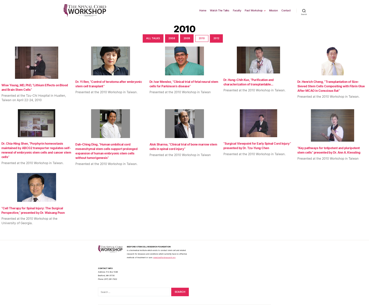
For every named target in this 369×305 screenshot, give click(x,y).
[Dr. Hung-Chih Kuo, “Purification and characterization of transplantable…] (258, 60)
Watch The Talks (219, 10)
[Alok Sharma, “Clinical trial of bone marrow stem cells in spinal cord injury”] (184, 124)
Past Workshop (254, 10)
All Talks (153, 38)
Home (202, 10)
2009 (187, 38)
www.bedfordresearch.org (164, 257)
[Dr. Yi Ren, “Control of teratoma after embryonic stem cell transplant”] (110, 61)
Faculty (237, 10)
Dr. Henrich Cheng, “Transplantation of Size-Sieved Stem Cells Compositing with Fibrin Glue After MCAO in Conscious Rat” (331, 86)
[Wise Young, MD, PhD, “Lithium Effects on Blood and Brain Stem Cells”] (36, 63)
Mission (273, 10)
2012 (216, 38)
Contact (286, 10)
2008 (172, 38)
